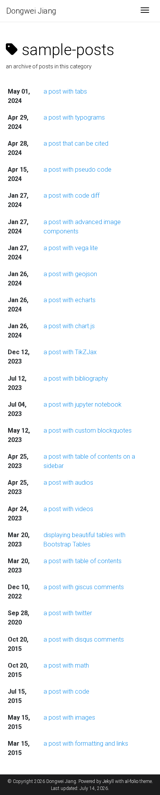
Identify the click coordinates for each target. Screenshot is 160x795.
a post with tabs (65, 91)
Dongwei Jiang (31, 11)
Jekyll (108, 781)
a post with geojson (70, 274)
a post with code (66, 691)
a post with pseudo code (77, 169)
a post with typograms (74, 117)
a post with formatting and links (85, 743)
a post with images (69, 717)
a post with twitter (67, 613)
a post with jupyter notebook (82, 404)
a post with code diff (71, 195)
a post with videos (68, 509)
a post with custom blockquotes (87, 430)
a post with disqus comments (83, 639)
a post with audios (68, 482)
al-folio (131, 781)
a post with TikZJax (70, 352)
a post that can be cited (75, 143)
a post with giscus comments (83, 587)
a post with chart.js (69, 326)
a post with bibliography (75, 378)
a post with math (66, 665)
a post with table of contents (82, 561)
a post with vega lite (70, 248)
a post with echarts (69, 300)
